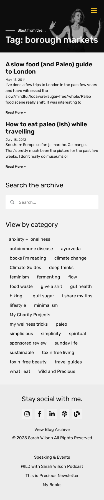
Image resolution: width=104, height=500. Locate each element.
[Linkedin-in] (52, 414)
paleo (61, 324)
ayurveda (71, 248)
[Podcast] (64, 414)
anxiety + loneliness (29, 239)
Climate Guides (25, 267)
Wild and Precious (56, 371)
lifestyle (18, 305)
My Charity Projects (30, 314)
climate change (70, 258)
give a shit (51, 286)
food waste (21, 286)
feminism (19, 277)
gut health (81, 286)
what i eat (20, 371)
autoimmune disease (31, 248)
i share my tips (77, 295)
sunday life (66, 343)
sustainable (22, 352)
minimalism (46, 305)
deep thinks (61, 267)
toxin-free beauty (28, 362)
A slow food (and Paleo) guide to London (49, 68)
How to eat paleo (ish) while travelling (46, 127)
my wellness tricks (29, 324)
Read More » (16, 112)
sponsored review (28, 343)
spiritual (77, 333)
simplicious (21, 333)
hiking (16, 295)
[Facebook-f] (39, 414)
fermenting (48, 277)
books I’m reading (28, 258)
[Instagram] (27, 414)
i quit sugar (42, 295)
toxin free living (58, 352)
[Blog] (77, 414)
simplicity (51, 333)
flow (72, 277)
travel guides (68, 362)
